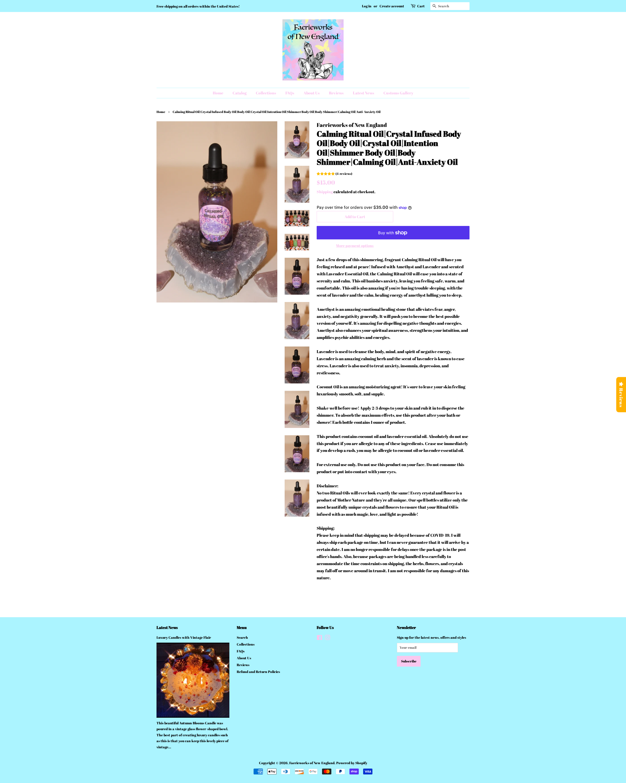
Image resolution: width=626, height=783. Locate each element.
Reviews (336, 93)
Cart (421, 6)
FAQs (289, 93)
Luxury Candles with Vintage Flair (183, 637)
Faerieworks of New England (312, 763)
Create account (392, 6)
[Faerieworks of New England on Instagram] (327, 638)
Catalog (239, 93)
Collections (266, 93)
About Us (311, 93)
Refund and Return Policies (258, 671)
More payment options (355, 245)
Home (218, 93)
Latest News (363, 93)
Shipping (325, 191)
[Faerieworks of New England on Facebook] (319, 638)
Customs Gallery (398, 93)
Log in (366, 6)
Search (242, 637)
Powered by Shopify (351, 763)
